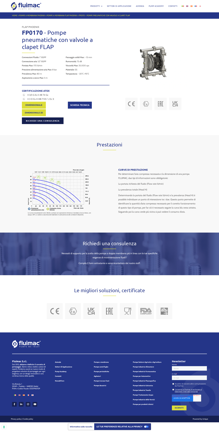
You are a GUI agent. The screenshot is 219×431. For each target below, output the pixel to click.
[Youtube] (35, 404)
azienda (58, 362)
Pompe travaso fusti (101, 381)
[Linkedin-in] (21, 404)
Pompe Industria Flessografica (144, 381)
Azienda (140, 6)
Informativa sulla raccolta (81, 427)
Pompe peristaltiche (101, 371)
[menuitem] (183, 6)
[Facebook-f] (14, 404)
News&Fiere (59, 381)
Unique (205, 419)
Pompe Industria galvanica (143, 385)
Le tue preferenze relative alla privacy (119, 426)
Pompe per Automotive (141, 376)
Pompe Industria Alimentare (143, 367)
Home (14, 15)
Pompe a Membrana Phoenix (32, 15)
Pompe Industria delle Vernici (144, 399)
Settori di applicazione (119, 6)
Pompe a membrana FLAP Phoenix (62, 15)
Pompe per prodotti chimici (143, 404)
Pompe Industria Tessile (142, 390)
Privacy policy (16, 419)
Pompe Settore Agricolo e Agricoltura (147, 362)
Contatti (172, 6)
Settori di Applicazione (63, 367)
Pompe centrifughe (101, 367)
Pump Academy (156, 6)
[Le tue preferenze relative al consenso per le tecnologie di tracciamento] (4, 427)
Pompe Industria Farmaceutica (144, 371)
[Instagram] (28, 404)
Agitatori (97, 376)
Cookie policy (28, 419)
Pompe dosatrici (100, 385)
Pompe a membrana (101, 362)
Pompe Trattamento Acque (143, 395)
